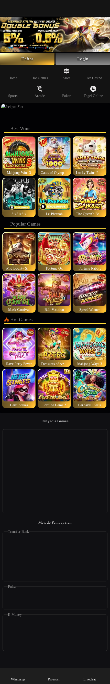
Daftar (27, 58)
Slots (66, 78)
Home (12, 78)
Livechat (89, 679)
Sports (13, 96)
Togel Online (93, 96)
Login (83, 58)
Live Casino (93, 78)
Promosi (54, 679)
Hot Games (39, 78)
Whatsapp (18, 679)
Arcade (40, 96)
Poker (66, 96)
